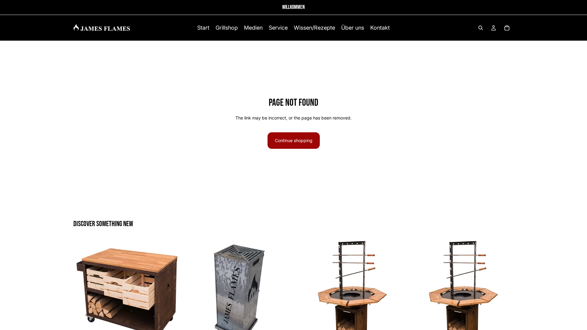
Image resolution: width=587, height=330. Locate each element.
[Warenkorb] (507, 28)
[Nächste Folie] (171, 292)
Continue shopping (293, 140)
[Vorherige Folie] (82, 292)
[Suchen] (480, 28)
